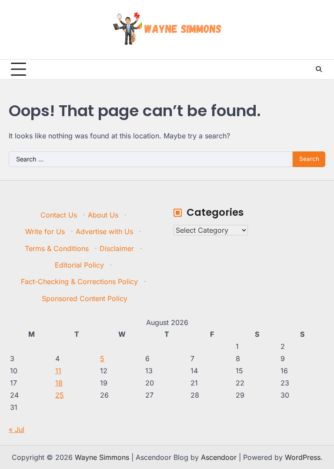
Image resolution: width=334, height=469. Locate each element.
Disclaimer (117, 248)
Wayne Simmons (102, 457)
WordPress (303, 457)
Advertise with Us (104, 231)
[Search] (318, 69)
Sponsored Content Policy (84, 298)
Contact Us (58, 215)
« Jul (16, 429)
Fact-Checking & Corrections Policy (79, 281)
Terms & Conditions (57, 248)
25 (59, 395)
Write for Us (45, 231)
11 (58, 370)
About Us (103, 215)
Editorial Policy (79, 265)
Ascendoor (219, 457)
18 (59, 383)
